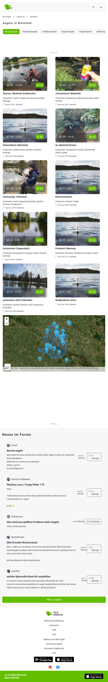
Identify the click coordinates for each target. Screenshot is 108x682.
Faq (54, 653)
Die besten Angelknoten (54, 648)
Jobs (54, 634)
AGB (54, 630)
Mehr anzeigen (54, 599)
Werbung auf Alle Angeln (54, 639)
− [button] (7, 323)
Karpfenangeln (67, 31)
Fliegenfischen (85, 31)
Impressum (54, 625)
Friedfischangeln (49, 31)
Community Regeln (54, 644)
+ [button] (7, 319)
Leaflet (6, 368)
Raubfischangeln (30, 31)
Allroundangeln (11, 31)
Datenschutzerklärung (54, 621)
